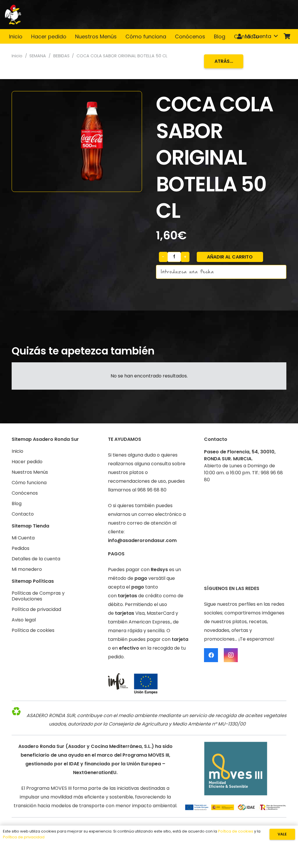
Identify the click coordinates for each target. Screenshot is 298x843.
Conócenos (25, 493)
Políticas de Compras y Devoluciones (38, 596)
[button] (257, 36)
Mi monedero (27, 569)
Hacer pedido (27, 461)
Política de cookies (33, 630)
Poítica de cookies (235, 831)
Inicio (17, 56)
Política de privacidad (36, 609)
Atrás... (223, 61)
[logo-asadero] (13, 14)
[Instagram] (231, 655)
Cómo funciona (29, 482)
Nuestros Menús (30, 472)
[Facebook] (211, 655)
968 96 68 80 (151, 489)
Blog (17, 503)
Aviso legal (24, 619)
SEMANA (37, 56)
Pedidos (20, 548)
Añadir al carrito (230, 257)
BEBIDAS (61, 56)
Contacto (23, 514)
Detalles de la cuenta (36, 558)
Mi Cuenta (23, 537)
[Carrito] (287, 36)
